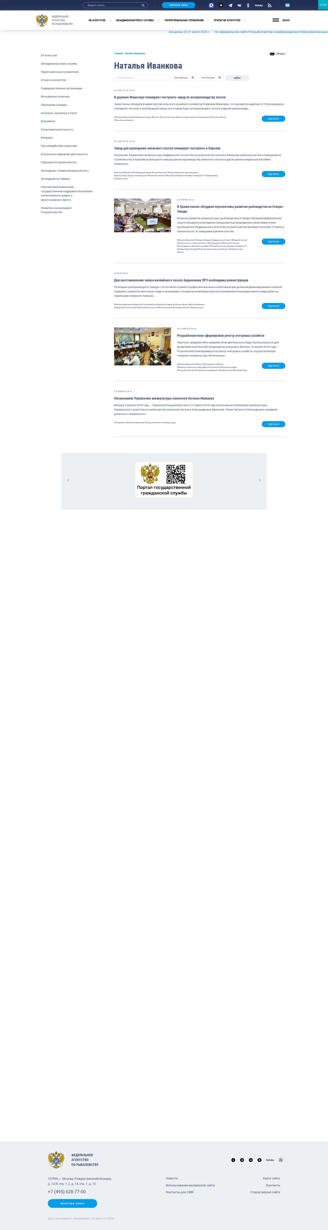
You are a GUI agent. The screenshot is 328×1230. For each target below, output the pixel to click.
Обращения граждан (54, 104)
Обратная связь (178, 5)
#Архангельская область (218, 249)
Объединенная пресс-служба (135, 20)
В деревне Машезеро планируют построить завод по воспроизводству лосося (170, 97)
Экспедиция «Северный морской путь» (65, 170)
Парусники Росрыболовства (58, 162)
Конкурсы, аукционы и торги (59, 113)
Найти (237, 78)
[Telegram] (230, 5)
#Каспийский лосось (147, 307)
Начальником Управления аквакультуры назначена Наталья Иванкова (164, 398)
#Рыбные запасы (180, 304)
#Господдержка (184, 246)
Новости (172, 1178)
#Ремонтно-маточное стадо (189, 367)
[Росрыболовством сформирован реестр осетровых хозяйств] (142, 346)
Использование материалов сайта (190, 1185)
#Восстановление (196, 304)
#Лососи (155, 117)
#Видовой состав (239, 240)
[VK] (239, 5)
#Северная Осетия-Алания (126, 307)
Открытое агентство (227, 20)
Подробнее (273, 119)
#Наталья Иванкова (123, 117)
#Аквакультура (121, 178)
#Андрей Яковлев (198, 249)
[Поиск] (143, 5)
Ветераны (47, 137)
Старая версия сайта (265, 1192)
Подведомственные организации (61, 88)
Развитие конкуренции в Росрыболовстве (56, 210)
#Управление (120, 423)
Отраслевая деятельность (57, 129)
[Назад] (68, 480)
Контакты (273, 1185)
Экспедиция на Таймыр (55, 178)
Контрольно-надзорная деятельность (64, 154)
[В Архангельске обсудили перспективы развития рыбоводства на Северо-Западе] (142, 215)
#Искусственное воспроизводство (183, 172)
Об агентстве (97, 20)
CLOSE (323, 5)
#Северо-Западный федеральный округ (213, 240)
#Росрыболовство (217, 117)
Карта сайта (271, 1178)
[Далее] (259, 480)
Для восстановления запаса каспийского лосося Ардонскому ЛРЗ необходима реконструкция (181, 280)
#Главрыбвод (211, 175)
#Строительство (167, 117)
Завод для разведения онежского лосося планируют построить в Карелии (167, 148)
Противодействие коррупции (59, 145)
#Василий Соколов (230, 243)
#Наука (180, 252)
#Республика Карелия (123, 120)
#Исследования (214, 243)
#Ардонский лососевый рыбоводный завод (152, 304)
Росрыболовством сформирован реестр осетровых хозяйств (220, 336)
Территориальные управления (183, 20)
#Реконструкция (164, 307)
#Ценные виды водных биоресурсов (192, 117)
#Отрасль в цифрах (200, 246)
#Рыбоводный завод (141, 117)
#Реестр (198, 364)
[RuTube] (259, 5)
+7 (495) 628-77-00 (67, 1191)
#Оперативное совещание (206, 370)
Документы (48, 121)
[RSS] (270, 5)
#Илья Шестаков (240, 370)
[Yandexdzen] (221, 5)
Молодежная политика (55, 96)
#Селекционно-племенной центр (192, 243)
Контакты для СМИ (179, 1192)
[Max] (211, 5)
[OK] (248, 5)
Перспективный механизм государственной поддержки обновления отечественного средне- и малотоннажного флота (66, 193)
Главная (118, 53)
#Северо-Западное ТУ (195, 175)
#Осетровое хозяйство (213, 364)
